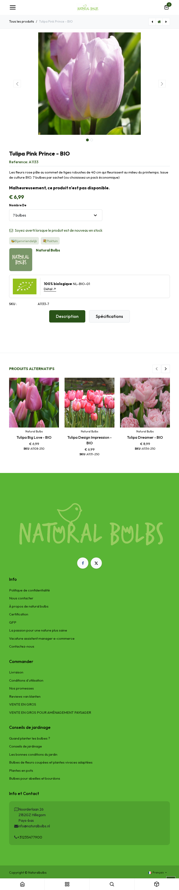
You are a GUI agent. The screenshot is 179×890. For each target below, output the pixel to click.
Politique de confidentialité (29, 590)
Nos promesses (21, 688)
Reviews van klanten (25, 696)
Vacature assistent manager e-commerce (42, 638)
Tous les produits (21, 21)
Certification (18, 614)
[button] (17, 83)
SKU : (13, 304)
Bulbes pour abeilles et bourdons (34, 778)
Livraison (16, 672)
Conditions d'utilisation (26, 680)
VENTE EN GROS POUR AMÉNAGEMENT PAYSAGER (50, 712)
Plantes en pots (21, 770)
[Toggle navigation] (12, 7)
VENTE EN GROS (22, 704)
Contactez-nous (21, 646)
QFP (12, 622)
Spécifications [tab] (109, 316)
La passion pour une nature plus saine (38, 630)
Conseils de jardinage (25, 746)
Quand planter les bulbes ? (29, 738)
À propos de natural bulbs (28, 606)
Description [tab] (67, 316)
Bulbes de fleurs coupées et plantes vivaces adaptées (51, 762)
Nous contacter (21, 598)
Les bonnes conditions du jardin (33, 754)
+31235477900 (29, 837)
